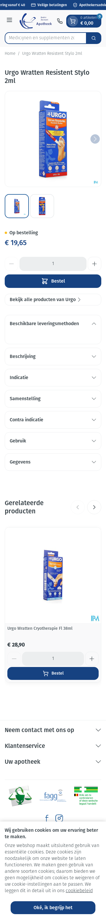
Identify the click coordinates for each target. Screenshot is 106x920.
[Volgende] (95, 139)
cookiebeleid (79, 891)
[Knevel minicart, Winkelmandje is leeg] (72, 21)
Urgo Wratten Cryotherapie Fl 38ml (39, 628)
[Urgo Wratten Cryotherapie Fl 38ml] (53, 575)
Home (10, 54)
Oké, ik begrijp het (53, 907)
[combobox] (46, 38)
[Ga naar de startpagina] (35, 21)
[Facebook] (46, 818)
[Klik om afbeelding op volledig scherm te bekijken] (53, 139)
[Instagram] (59, 818)
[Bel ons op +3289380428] (60, 21)
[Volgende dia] (94, 507)
